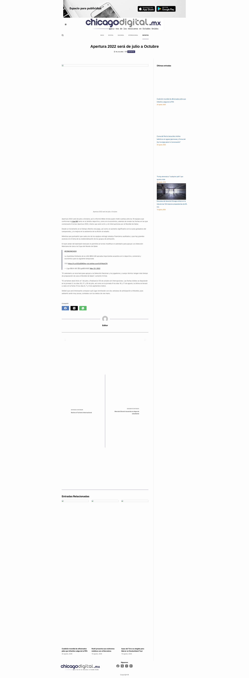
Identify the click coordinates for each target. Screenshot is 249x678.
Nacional (121, 35)
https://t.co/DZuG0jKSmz (77, 264)
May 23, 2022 (95, 268)
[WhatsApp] (83, 308)
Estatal (110, 35)
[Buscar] (62, 35)
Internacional (133, 35)
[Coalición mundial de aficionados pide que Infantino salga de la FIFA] (75, 573)
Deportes (145, 35)
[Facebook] (65, 308)
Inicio (102, 35)
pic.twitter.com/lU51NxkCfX (97, 264)
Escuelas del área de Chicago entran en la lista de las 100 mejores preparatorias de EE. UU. (172, 204)
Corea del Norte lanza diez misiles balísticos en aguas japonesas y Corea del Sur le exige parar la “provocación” (171, 139)
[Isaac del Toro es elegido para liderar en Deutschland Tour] (134, 573)
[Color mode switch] (66, 24)
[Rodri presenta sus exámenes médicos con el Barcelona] (105, 573)
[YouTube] (131, 666)
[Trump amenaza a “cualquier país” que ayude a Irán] (171, 160)
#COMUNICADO (70, 251)
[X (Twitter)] (74, 308)
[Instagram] (126, 666)
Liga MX (74, 221)
